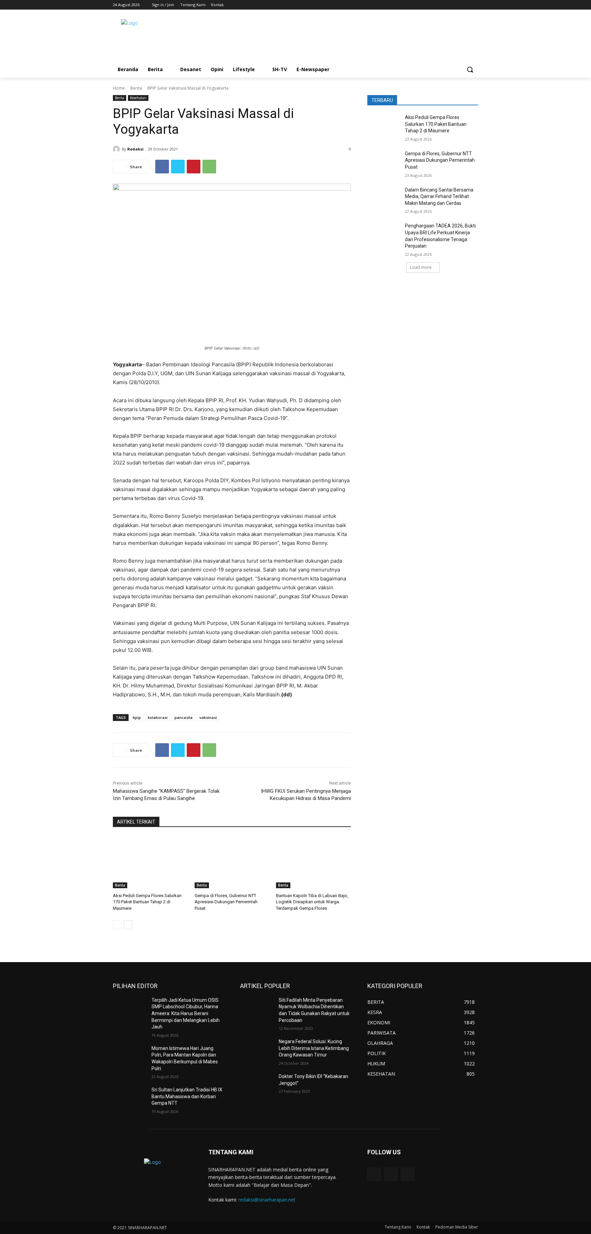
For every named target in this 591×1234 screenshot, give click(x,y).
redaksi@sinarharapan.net (267, 1199)
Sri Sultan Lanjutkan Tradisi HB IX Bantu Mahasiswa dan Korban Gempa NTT (187, 1096)
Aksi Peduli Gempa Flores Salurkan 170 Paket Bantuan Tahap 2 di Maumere (147, 901)
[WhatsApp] (209, 166)
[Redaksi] (117, 149)
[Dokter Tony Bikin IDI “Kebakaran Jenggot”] (256, 1085)
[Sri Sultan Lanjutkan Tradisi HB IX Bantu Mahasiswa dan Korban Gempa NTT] (129, 1098)
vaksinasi (208, 717)
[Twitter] (465, 5)
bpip (137, 717)
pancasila (183, 717)
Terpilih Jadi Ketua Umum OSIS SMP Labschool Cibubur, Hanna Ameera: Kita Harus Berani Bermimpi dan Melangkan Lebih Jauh (186, 1013)
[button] (470, 69)
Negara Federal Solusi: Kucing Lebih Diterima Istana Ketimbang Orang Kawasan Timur (314, 1048)
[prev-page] (117, 924)
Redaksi (135, 149)
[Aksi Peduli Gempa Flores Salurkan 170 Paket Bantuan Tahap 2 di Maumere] (150, 862)
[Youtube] (474, 5)
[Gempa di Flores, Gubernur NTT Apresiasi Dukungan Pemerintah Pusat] (232, 862)
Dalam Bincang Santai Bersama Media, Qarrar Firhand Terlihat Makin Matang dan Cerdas (439, 196)
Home (119, 88)
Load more (421, 267)
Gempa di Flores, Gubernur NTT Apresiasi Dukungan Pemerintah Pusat (226, 901)
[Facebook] (455, 5)
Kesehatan (138, 97)
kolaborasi (158, 717)
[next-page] (128, 924)
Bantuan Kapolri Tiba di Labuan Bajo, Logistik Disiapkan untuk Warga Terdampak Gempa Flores (312, 901)
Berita (136, 88)
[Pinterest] (193, 166)
